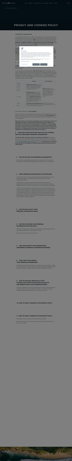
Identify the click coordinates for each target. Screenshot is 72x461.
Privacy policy (23, 61)
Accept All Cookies (36, 64)
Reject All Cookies (44, 64)
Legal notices (27, 61)
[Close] (52, 47)
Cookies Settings (24, 64)
